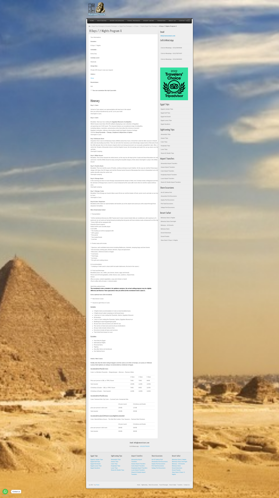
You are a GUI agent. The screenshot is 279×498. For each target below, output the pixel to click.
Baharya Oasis (165, 229)
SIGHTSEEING (102, 20)
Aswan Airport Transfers (168, 167)
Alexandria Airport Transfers (169, 163)
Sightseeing (144, 484)
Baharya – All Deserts (167, 225)
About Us (172, 20)
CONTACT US (183, 20)
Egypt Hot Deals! (166, 116)
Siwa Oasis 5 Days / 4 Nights (169, 240)
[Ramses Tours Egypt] (96, 8)
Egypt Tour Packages (125, 26)
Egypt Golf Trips (165, 113)
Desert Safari (172, 484)
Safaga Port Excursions (168, 207)
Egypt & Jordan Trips (167, 109)
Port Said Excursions (167, 203)
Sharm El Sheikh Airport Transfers (171, 182)
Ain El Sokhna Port (166, 192)
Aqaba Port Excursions (167, 200)
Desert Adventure (166, 233)
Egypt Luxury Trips (166, 120)
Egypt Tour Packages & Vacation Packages (104, 26)
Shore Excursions (153, 484)
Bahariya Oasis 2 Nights (168, 218)
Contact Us (187, 484)
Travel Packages (163, 484)
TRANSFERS (161, 20)
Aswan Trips (164, 138)
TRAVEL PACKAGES (133, 20)
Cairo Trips (164, 142)
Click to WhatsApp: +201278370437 (171, 53)
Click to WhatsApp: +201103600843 (171, 59)
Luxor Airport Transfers (167, 178)
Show (92, 78)
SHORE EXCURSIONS (117, 20)
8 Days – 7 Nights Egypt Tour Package (145, 26)
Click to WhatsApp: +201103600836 (171, 48)
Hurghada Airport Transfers (169, 174)
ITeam (97, 484)
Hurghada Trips (165, 146)
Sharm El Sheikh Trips (167, 153)
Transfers (180, 484)
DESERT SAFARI (148, 20)
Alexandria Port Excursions (169, 196)
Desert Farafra (165, 236)
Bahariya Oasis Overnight (168, 221)
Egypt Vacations (165, 124)
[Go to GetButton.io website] (5, 495)
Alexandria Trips (165, 134)
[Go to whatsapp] (5, 491)
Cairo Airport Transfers (167, 171)
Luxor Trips (164, 149)
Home (92, 20)
